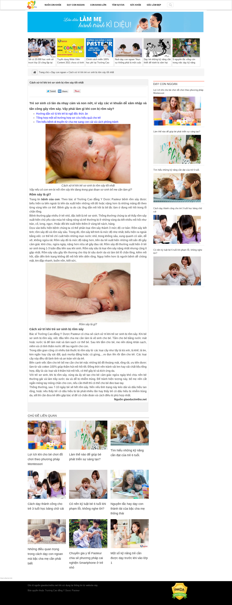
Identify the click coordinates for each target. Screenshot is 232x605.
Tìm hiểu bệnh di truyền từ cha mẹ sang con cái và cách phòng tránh (77, 121)
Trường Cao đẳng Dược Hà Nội (6, 578)
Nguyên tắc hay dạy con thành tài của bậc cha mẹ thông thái (128, 508)
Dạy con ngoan (76, 5)
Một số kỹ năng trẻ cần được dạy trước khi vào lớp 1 (129, 558)
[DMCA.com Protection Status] (180, 599)
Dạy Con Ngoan (165, 84)
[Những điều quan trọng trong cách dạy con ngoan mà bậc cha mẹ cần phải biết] (47, 543)
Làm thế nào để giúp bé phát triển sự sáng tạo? (176, 131)
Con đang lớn (98, 5)
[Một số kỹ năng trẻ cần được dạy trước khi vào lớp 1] (130, 547)
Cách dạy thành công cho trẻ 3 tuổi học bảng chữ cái (177, 210)
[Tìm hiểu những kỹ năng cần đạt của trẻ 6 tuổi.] (130, 444)
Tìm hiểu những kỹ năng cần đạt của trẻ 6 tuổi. (176, 170)
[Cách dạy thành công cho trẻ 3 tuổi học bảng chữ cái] (47, 498)
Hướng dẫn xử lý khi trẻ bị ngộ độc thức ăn (62, 113)
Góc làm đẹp (154, 5)
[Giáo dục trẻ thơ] (34, 4)
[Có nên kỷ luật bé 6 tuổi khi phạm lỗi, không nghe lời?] (88, 498)
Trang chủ (44, 72)
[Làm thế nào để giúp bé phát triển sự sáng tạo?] (88, 448)
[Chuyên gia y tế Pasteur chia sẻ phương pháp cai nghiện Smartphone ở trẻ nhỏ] (88, 547)
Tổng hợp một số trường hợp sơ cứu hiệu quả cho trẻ (68, 117)
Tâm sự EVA (118, 5)
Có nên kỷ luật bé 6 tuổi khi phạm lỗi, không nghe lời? (177, 251)
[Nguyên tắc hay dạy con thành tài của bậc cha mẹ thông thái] (130, 498)
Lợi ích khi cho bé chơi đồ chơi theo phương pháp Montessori (45, 459)
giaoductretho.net (49, 585)
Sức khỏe (135, 5)
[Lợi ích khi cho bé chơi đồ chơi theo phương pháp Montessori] (47, 448)
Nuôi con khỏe (53, 5)
